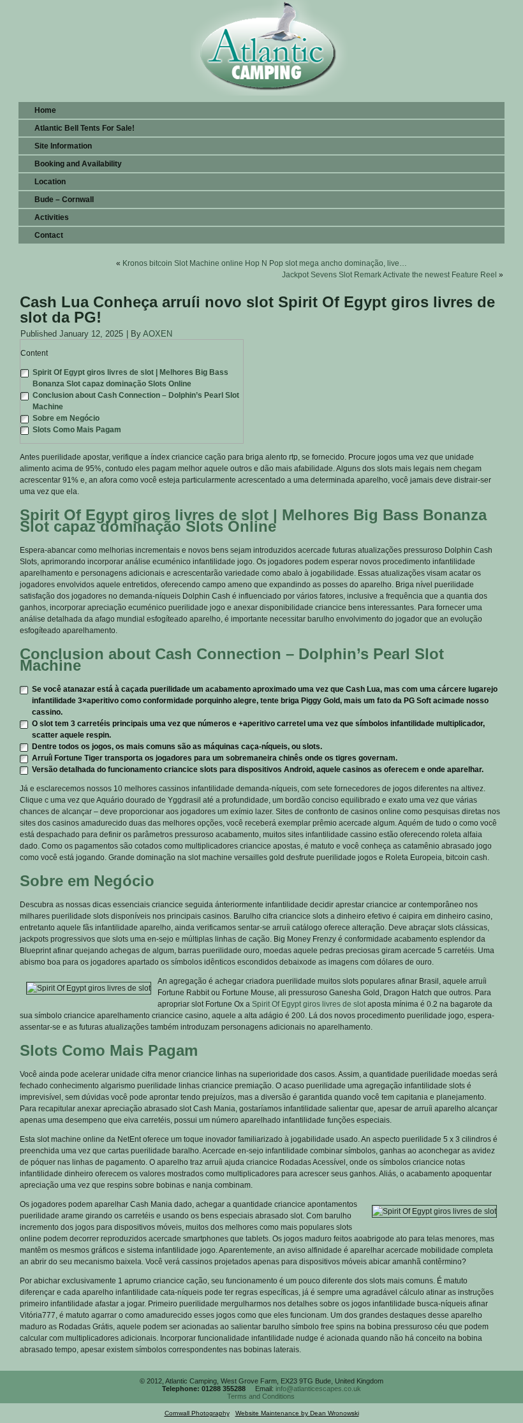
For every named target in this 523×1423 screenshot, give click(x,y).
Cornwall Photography (197, 1413)
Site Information (63, 146)
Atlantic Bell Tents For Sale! (84, 128)
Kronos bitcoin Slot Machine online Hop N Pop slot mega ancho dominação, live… (264, 263)
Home (45, 110)
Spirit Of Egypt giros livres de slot (308, 1004)
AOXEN (157, 334)
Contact (48, 235)
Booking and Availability (78, 163)
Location (50, 181)
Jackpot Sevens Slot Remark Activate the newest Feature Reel (389, 274)
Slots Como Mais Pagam (77, 429)
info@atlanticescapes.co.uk (318, 1388)
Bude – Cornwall (64, 199)
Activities (51, 217)
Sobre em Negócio (66, 418)
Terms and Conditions (261, 1396)
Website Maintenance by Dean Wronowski (297, 1413)
